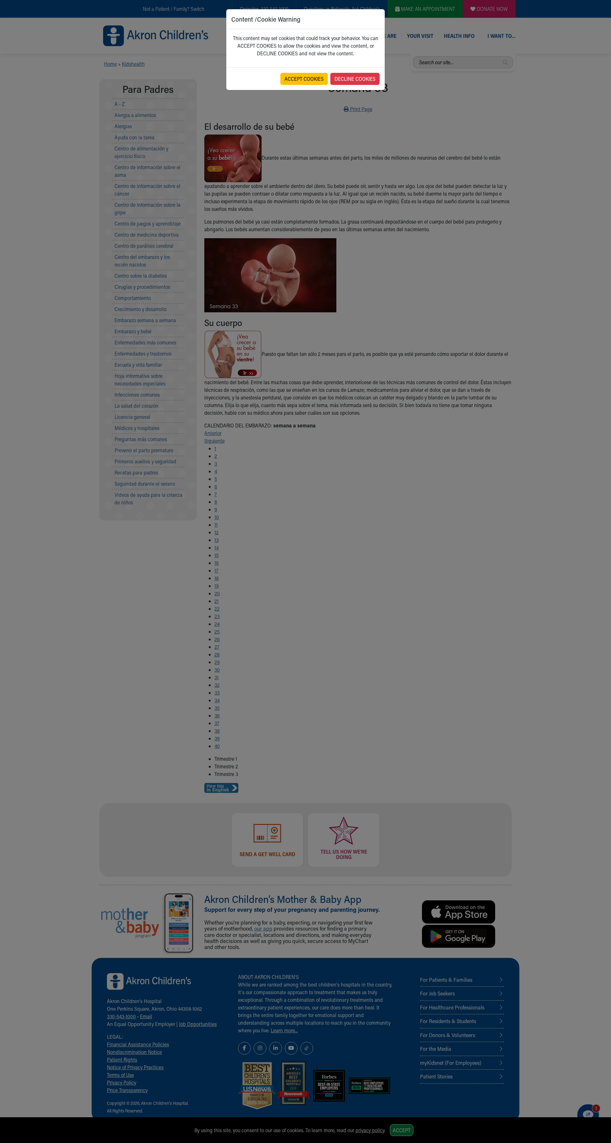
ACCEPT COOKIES (304, 78)
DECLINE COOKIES (355, 78)
